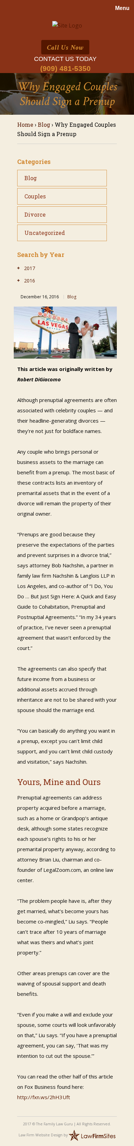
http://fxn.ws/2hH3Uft (43, 1097)
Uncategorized (44, 232)
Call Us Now (65, 47)
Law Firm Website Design (41, 1135)
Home (25, 124)
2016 (29, 280)
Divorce (35, 214)
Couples (35, 196)
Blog (44, 124)
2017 (29, 268)
